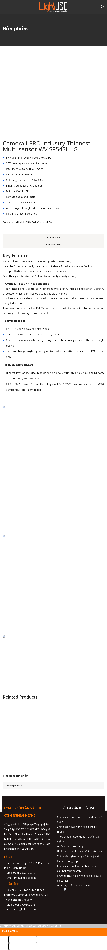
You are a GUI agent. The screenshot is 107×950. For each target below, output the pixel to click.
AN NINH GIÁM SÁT (25, 222)
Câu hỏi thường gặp (69, 871)
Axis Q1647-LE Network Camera (22, 763)
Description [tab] (53, 237)
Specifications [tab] (53, 244)
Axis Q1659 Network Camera (73, 714)
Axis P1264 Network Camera (20, 730)
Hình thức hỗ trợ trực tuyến (73, 885)
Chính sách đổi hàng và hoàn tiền (77, 866)
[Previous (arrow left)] (4, 946)
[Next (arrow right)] (13, 946)
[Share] (23, 939)
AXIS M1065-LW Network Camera (76, 747)
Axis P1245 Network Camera (73, 730)
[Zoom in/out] (4, 939)
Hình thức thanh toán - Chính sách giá (79, 851)
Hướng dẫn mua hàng (70, 846)
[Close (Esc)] (32, 939)
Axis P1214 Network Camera (20, 747)
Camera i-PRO (44, 222)
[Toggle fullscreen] (13, 939)
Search (99, 785)
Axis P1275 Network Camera (73, 763)
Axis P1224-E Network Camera (21, 714)
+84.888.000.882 (9, 930)
